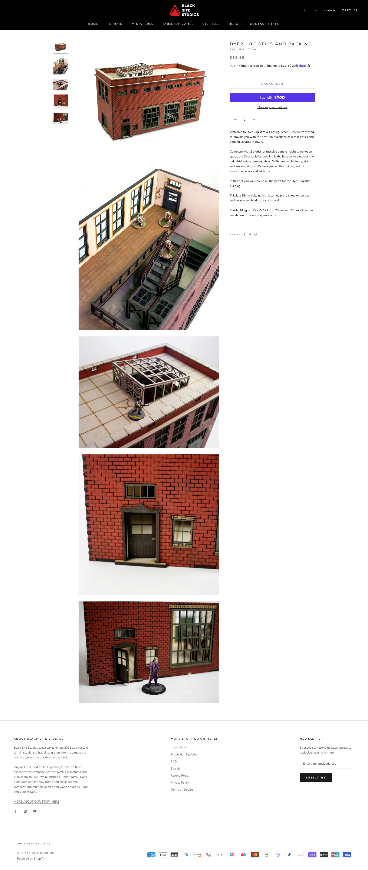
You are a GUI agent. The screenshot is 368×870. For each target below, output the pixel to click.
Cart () (349, 10)
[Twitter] (250, 234)
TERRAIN (115, 23)
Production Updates (184, 754)
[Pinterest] (255, 234)
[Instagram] (25, 810)
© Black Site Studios (35, 852)
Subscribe (316, 777)
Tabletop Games (178, 23)
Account (311, 10)
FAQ (174, 761)
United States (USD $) (34, 843)
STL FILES (211, 23)
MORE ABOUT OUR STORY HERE (36, 802)
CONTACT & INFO (265, 23)
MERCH (235, 23)
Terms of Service (182, 790)
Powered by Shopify (30, 859)
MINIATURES (143, 23)
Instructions (179, 747)
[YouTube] (34, 810)
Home (93, 23)
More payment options (272, 107)
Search (329, 10)
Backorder (272, 83)
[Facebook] (244, 234)
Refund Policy (180, 776)
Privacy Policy (180, 783)
